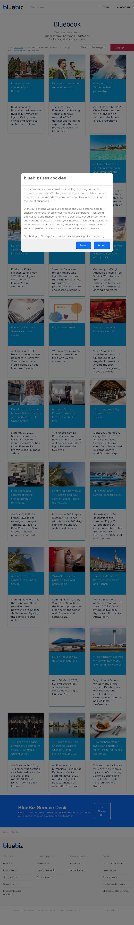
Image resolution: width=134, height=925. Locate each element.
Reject (84, 245)
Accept (102, 245)
